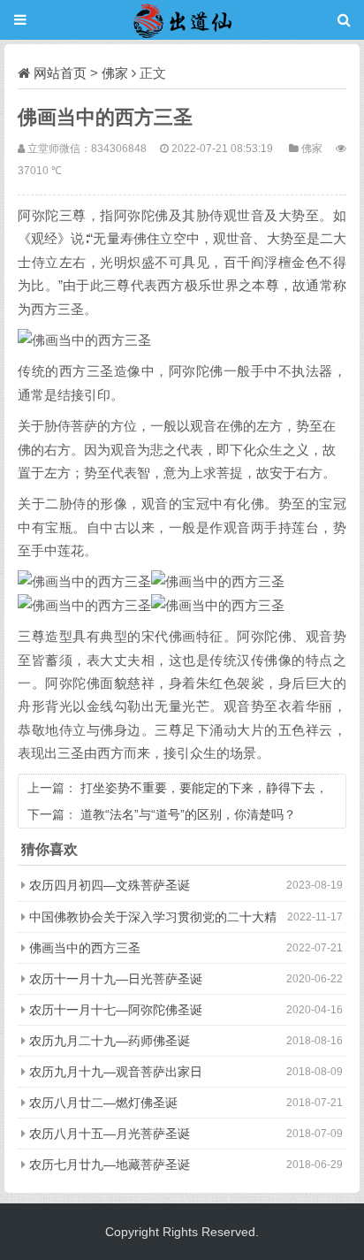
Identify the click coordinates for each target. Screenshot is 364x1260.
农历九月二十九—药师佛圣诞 (109, 1041)
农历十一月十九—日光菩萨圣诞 (115, 979)
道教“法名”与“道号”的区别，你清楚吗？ (188, 814)
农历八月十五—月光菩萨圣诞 (109, 1133)
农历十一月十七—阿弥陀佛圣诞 (115, 1010)
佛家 (115, 72)
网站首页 (60, 72)
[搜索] (344, 20)
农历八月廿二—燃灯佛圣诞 (103, 1103)
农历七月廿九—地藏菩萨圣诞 (109, 1164)
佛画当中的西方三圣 (84, 948)
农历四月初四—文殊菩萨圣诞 (109, 885)
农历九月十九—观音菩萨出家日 (115, 1072)
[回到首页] (182, 20)
